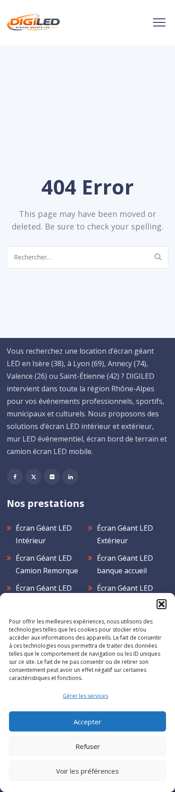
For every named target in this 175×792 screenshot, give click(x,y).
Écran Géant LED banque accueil (125, 564)
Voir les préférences (87, 770)
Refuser (87, 746)
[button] (161, 604)
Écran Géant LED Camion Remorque (47, 564)
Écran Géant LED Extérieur (125, 534)
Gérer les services (85, 696)
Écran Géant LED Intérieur (44, 534)
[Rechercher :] (87, 257)
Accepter (87, 721)
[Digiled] (33, 22)
